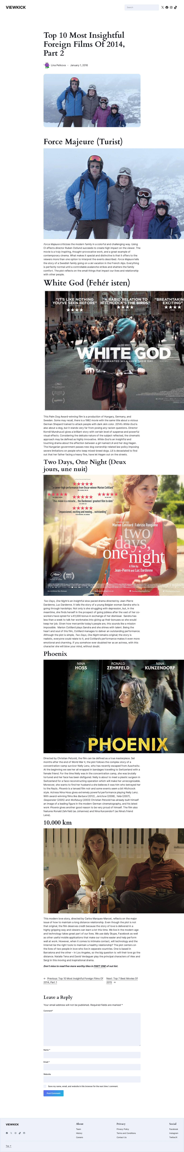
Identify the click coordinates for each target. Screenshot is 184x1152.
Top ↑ (8, 1146)
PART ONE (100, 966)
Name (47, 1050)
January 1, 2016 (79, 65)
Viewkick (16, 7)
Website (47, 1074)
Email (47, 1062)
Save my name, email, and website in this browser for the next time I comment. (83, 1086)
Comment (48, 1011)
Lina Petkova (58, 65)
